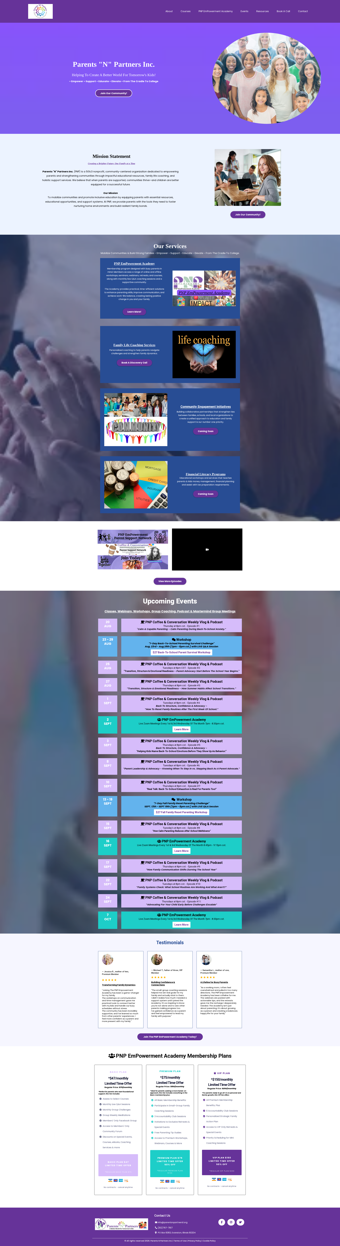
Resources (262, 11)
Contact (303, 11)
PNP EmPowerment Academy (216, 11)
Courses (186, 11)
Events (244, 11)
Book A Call (283, 11)
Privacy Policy (194, 1240)
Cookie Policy (209, 1240)
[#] (221, 1222)
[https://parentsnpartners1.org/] (40, 11)
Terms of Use (180, 1240)
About (169, 11)
